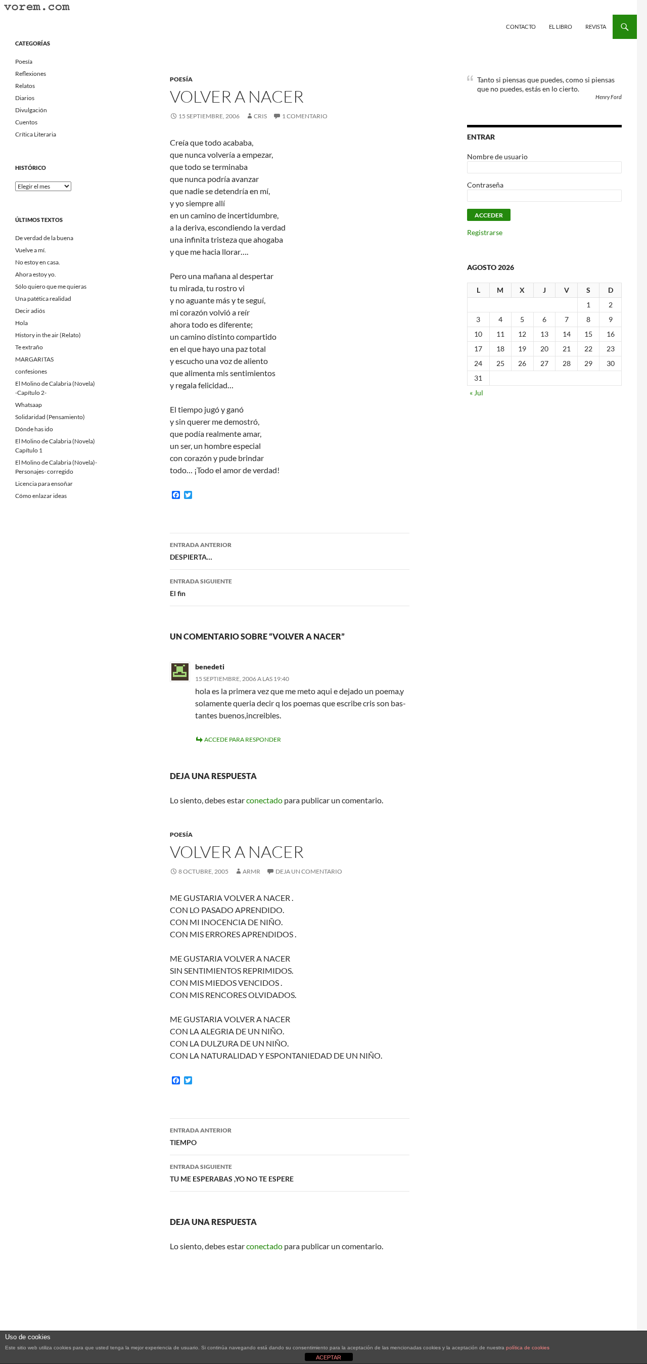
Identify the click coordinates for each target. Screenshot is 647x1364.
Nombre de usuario (497, 156)
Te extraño (29, 347)
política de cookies (527, 1347)
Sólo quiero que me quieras (50, 286)
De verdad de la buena (44, 238)
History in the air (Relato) (48, 335)
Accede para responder (242, 739)
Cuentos (26, 122)
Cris (260, 116)
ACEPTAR (328, 1357)
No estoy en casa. (37, 262)
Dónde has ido (34, 429)
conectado (264, 800)
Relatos (25, 85)
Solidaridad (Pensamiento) (50, 417)
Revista (595, 26)
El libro (560, 26)
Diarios (24, 98)
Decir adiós (30, 310)
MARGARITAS (34, 359)
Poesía (181, 79)
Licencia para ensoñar (44, 483)
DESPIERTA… (201, 551)
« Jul (476, 392)
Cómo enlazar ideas (41, 495)
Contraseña (485, 184)
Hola (21, 323)
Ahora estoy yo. (35, 274)
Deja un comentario (308, 871)
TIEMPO (201, 1136)
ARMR (251, 871)
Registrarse (484, 232)
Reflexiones (30, 73)
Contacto (521, 26)
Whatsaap (28, 404)
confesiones (31, 371)
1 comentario (305, 116)
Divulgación (31, 110)
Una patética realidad (43, 298)
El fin (201, 587)
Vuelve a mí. (30, 250)
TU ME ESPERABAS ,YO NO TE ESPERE (232, 1173)
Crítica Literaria (35, 134)
